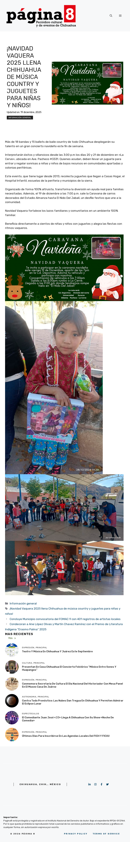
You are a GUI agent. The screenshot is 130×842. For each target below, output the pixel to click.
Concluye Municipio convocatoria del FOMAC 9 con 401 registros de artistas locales (65, 619)
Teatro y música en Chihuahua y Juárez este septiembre (57, 651)
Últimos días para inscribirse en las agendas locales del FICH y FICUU (66, 735)
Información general (19, 117)
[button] (111, 16)
